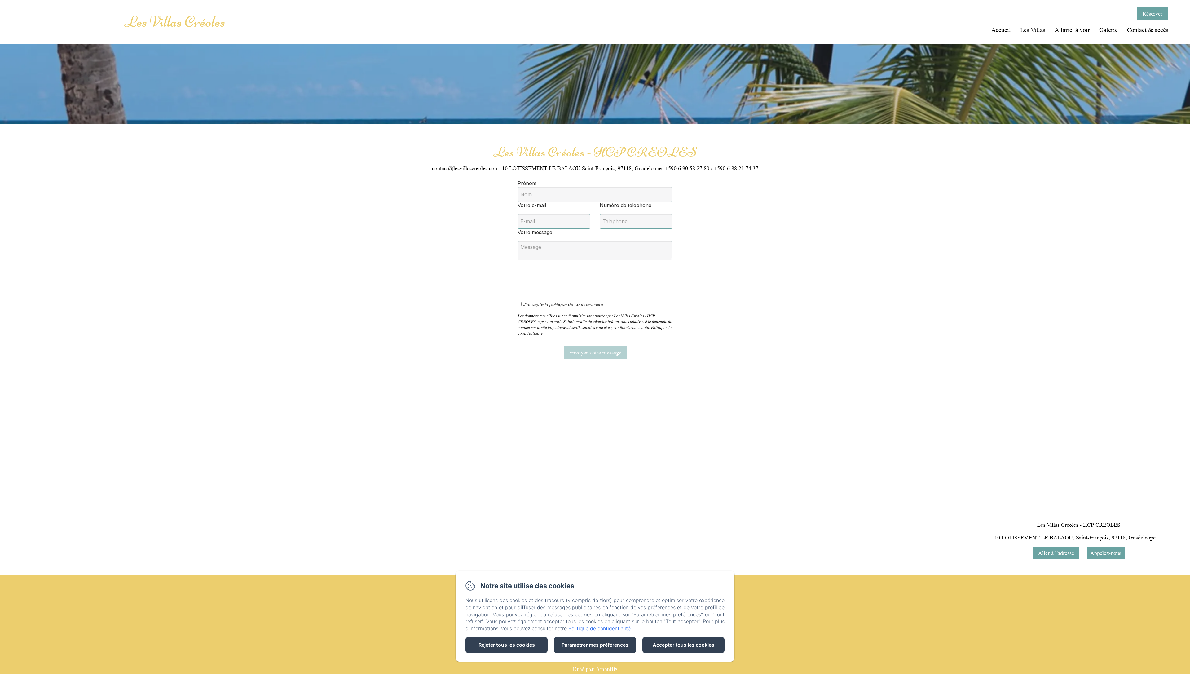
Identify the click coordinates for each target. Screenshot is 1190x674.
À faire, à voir (1072, 30)
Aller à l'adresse (1056, 553)
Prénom (527, 183)
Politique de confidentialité (599, 628)
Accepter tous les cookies (683, 645)
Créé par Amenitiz (595, 669)
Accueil (1001, 30)
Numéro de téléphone (625, 205)
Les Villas (1032, 30)
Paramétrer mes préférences (595, 645)
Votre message (535, 232)
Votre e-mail (532, 205)
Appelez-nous (1105, 553)
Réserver (1152, 14)
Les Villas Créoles (175, 21)
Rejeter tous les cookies (506, 645)
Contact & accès (1147, 30)
